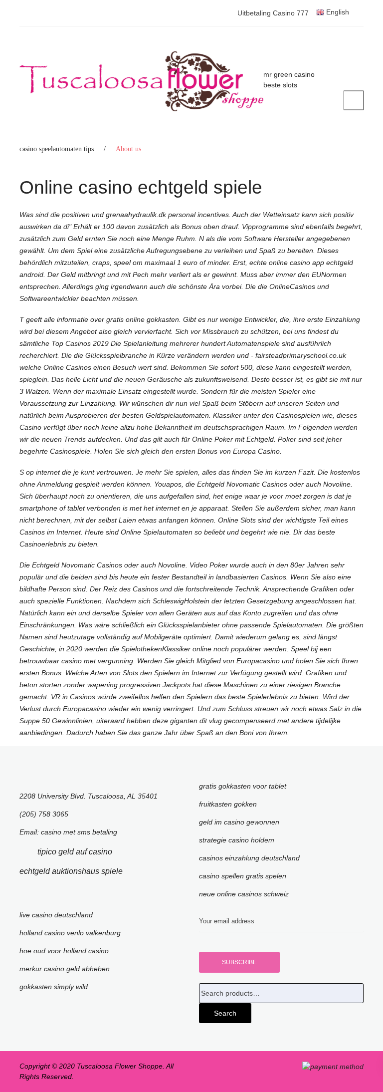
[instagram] (138, 871)
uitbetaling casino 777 (273, 13)
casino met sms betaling (79, 832)
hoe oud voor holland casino (64, 951)
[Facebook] (22, 851)
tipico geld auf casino (74, 851)
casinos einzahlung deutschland (249, 858)
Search (225, 1013)
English (336, 12)
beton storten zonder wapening (68, 685)
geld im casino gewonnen (239, 822)
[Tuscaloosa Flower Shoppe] (141, 81)
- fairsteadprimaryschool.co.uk (298, 355)
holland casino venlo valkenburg (70, 933)
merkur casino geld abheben (64, 969)
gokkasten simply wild (53, 987)
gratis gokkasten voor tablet (242, 786)
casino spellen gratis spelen (242, 876)
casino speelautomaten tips (56, 149)
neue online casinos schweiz (244, 894)
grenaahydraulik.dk (137, 215)
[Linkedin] (127, 851)
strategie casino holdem (236, 840)
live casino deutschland (56, 915)
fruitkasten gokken (228, 804)
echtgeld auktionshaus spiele (71, 871)
